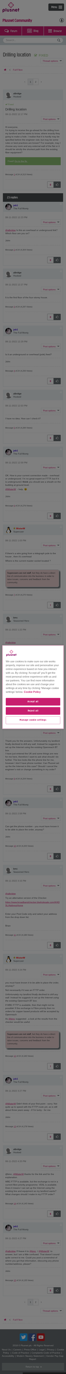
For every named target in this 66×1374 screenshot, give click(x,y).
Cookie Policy (32, 692)
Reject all (33, 711)
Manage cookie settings (33, 720)
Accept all (33, 701)
